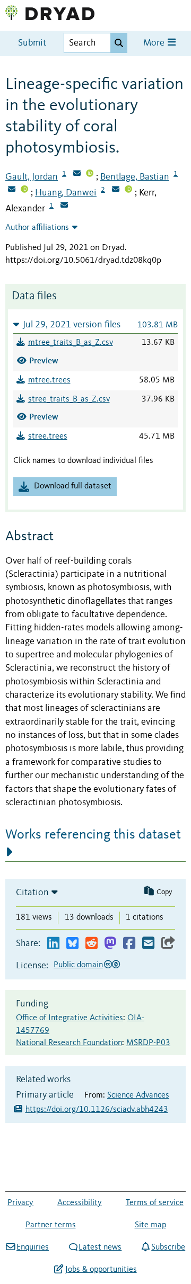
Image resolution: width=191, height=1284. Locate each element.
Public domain (78, 965)
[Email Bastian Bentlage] (11, 190)
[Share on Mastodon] (110, 943)
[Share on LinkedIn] (53, 943)
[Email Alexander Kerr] (64, 206)
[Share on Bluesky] (72, 943)
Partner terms (50, 1225)
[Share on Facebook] (129, 943)
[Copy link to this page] (168, 944)
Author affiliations (37, 228)
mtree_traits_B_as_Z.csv (70, 342)
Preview (43, 360)
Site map (150, 1225)
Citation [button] (32, 892)
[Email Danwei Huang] (115, 190)
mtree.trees (49, 380)
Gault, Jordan (31, 177)
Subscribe (168, 1247)
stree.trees (47, 436)
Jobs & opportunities (100, 1269)
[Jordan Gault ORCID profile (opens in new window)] (89, 174)
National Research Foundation (69, 1043)
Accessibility (79, 1203)
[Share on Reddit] (91, 943)
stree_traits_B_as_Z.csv (69, 399)
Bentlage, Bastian (134, 177)
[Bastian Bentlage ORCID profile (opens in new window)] (24, 190)
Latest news (100, 1247)
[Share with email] (148, 943)
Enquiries (32, 1247)
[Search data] (118, 43)
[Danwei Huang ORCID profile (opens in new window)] (128, 190)
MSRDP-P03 (148, 1043)
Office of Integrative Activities (69, 1018)
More (155, 43)
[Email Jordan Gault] (77, 174)
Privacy (20, 1203)
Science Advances (138, 1095)
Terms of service (155, 1203)
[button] (95, 324)
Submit (32, 43)
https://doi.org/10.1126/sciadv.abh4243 (96, 1109)
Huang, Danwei (66, 193)
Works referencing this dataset (93, 835)
